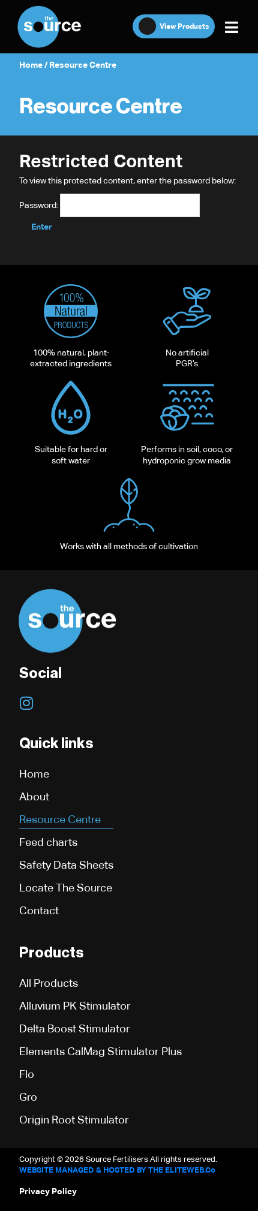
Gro (28, 1096)
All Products (48, 983)
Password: (39, 205)
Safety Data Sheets (66, 864)
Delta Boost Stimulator (74, 1028)
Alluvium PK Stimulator (75, 1005)
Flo (26, 1074)
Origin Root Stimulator (74, 1119)
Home (31, 65)
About (34, 796)
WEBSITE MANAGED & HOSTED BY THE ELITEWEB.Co (117, 1169)
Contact (39, 910)
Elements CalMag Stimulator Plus (100, 1051)
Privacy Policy (48, 1191)
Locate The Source (65, 887)
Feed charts (48, 842)
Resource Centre (60, 819)
